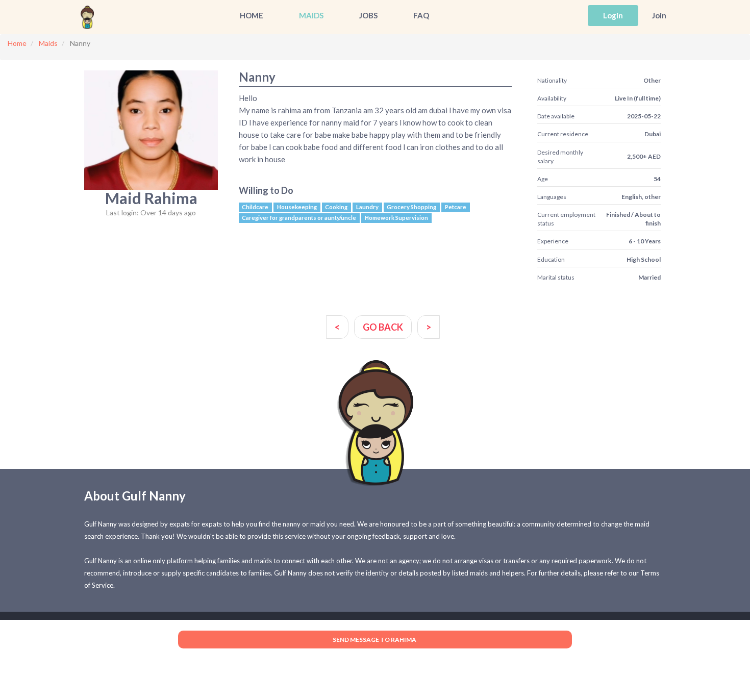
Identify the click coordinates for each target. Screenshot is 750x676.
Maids (311, 15)
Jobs (368, 15)
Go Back (383, 327)
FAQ (421, 15)
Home (251, 15)
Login (613, 15)
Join (659, 15)
